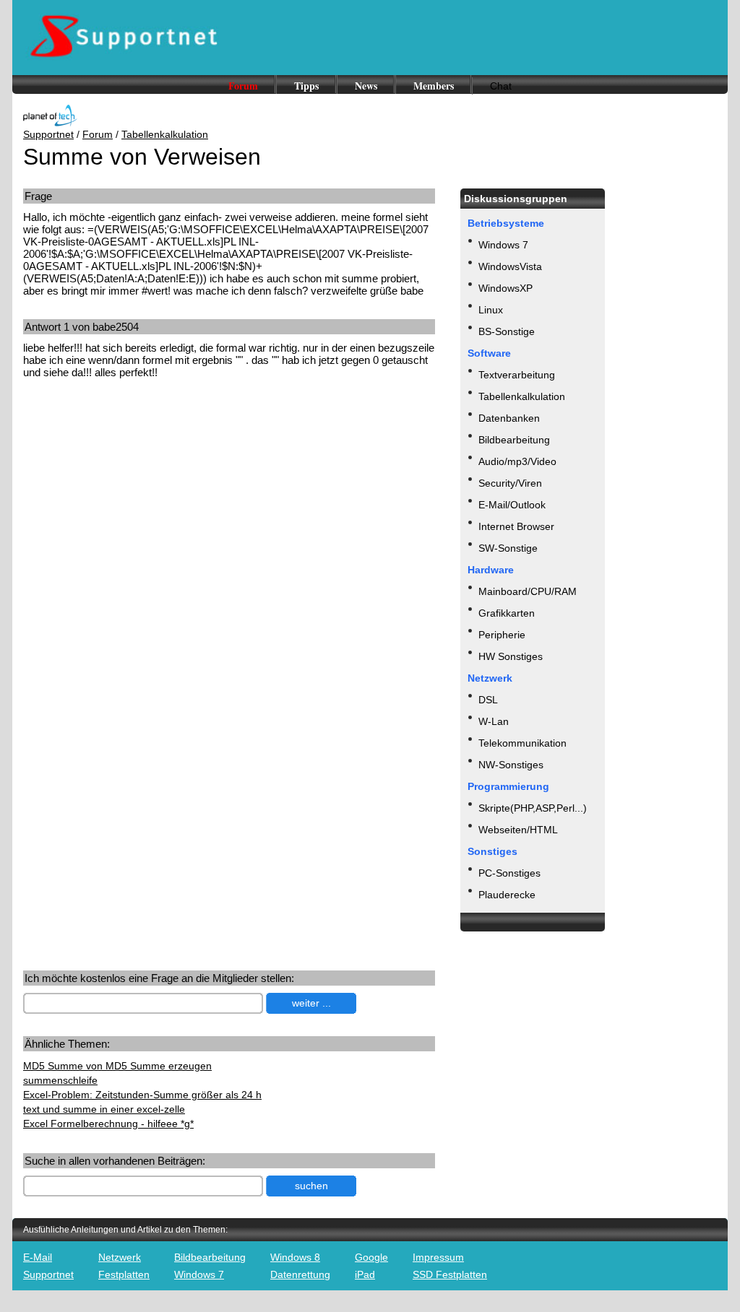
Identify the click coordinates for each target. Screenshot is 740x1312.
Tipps (306, 85)
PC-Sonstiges (509, 873)
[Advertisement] (144, 502)
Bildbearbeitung (514, 440)
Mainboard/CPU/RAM (527, 591)
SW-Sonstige (508, 548)
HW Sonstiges (510, 656)
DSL (488, 699)
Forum (243, 85)
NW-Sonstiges (510, 764)
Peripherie (501, 634)
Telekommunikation (522, 743)
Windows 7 (503, 245)
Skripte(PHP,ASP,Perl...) (532, 808)
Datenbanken (509, 418)
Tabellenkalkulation (164, 134)
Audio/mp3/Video (517, 461)
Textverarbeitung (516, 375)
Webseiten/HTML (518, 829)
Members (433, 85)
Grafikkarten (506, 613)
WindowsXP (505, 288)
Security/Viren (510, 483)
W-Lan (493, 721)
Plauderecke (506, 894)
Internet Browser (516, 526)
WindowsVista (510, 266)
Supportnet (48, 134)
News (366, 85)
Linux (490, 310)
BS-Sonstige (506, 331)
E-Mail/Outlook (512, 505)
